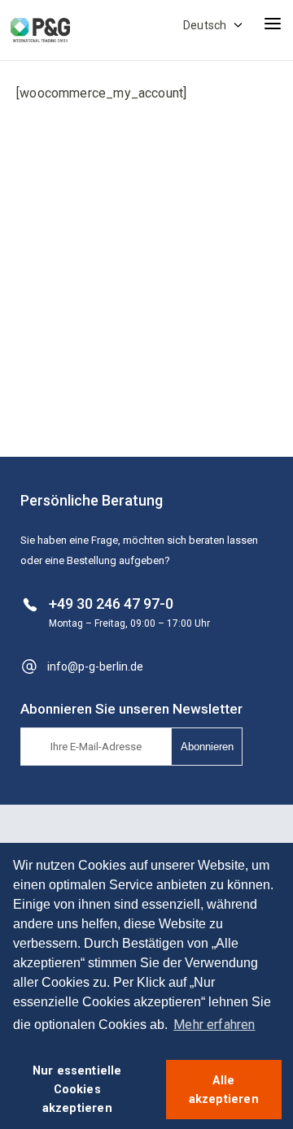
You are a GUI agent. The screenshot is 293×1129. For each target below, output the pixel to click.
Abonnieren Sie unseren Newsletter (131, 709)
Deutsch (204, 25)
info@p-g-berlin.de (95, 666)
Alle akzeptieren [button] (224, 1090)
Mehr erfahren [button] (214, 1024)
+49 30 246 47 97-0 (111, 603)
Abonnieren (207, 746)
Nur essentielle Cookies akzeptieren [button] (77, 1089)
